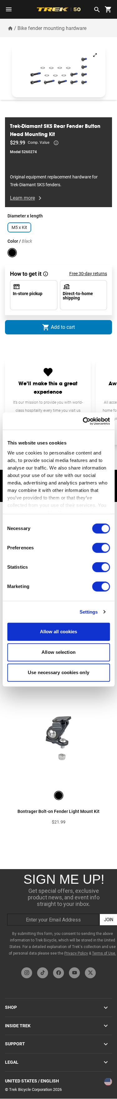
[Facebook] (58, 972)
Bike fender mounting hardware (51, 28)
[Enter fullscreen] (95, 55)
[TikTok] (42, 972)
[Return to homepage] (10, 28)
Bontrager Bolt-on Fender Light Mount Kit (58, 811)
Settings (89, 612)
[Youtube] (74, 972)
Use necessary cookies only (58, 672)
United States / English (32, 1080)
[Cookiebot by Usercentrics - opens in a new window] (83, 421)
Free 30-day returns (88, 273)
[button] (58, 71)
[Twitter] (90, 972)
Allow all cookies (58, 631)
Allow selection (58, 652)
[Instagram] (26, 972)
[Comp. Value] (56, 143)
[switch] (101, 548)
